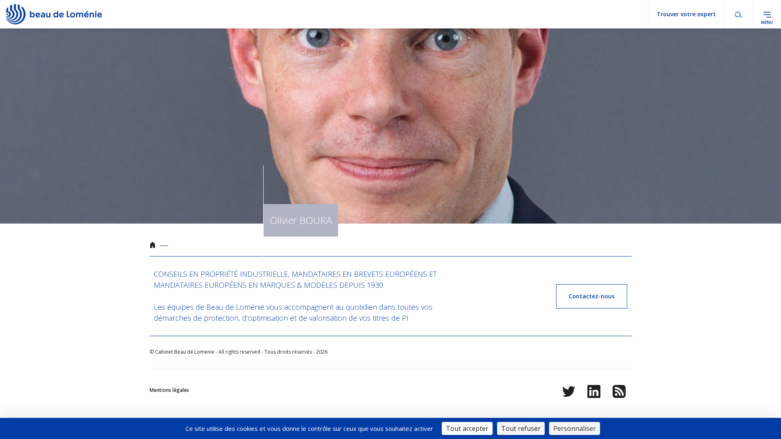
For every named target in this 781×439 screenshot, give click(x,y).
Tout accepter (467, 428)
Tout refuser (521, 428)
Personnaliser (574, 428)
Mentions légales (169, 390)
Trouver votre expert (686, 14)
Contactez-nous (592, 296)
